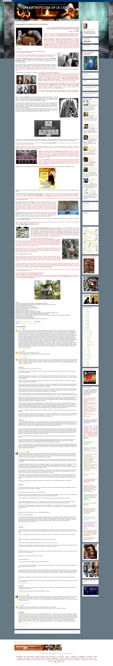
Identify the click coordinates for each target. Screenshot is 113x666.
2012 (86, 363)
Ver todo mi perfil (86, 34)
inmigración (85, 251)
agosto (87, 337)
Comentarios (88, 208)
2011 (86, 364)
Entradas (87, 206)
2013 (86, 361)
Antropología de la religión (90, 247)
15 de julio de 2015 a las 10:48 (24, 449)
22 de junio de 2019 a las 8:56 (24, 609)
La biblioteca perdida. (87, 89)
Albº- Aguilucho (21, 357)
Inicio (48, 631)
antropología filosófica (90, 232)
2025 (86, 311)
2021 (86, 318)
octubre (87, 334)
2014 (86, 359)
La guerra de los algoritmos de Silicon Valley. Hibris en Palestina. (93, 180)
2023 (86, 314)
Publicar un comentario (21, 626)
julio (87, 339)
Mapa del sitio (86, 122)
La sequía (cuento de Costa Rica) (90, 342)
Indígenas (86, 230)
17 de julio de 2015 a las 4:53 (23, 482)
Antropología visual (88, 250)
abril (87, 351)
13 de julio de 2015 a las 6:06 (23, 348)
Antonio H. (20, 328)
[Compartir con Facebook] (38, 321)
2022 (86, 316)
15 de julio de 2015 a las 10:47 (24, 417)
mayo (87, 350)
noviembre (88, 332)
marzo (87, 353)
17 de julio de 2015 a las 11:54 (24, 583)
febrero (87, 355)
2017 (86, 325)
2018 (86, 323)
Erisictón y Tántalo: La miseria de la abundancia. (93, 125)
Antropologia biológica (23, 323)
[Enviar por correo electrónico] (35, 321)
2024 (86, 313)
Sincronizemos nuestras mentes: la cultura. (93, 113)
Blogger (71, 653)
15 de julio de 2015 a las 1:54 (23, 364)
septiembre (88, 335)
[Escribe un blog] (36, 321)
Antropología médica (88, 252)
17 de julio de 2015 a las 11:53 (24, 524)
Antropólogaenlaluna (22, 451)
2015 (86, 329)
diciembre (88, 330)
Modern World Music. (87, 95)
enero (87, 357)
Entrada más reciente (20, 631)
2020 (86, 320)
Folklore (90, 249)
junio (87, 348)
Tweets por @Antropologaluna (89, 83)
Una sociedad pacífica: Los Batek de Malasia (93, 158)
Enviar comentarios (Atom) (50, 636)
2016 (86, 327)
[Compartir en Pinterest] (40, 321)
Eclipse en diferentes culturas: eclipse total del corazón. (93, 136)
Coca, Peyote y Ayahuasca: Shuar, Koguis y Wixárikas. (93, 147)
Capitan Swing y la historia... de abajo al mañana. (93, 102)
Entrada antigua (75, 631)
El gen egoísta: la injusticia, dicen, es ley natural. (90, 345)
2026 (86, 309)
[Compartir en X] (37, 321)
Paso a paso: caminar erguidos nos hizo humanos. (93, 191)
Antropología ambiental (94, 251)
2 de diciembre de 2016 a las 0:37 (24, 603)
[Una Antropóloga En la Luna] (83, 77)
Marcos (19, 605)
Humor (92, 246)
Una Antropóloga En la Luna (87, 75)
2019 (86, 321)
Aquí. (84, 47)
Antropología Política (32, 323)
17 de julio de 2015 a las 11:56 (24, 592)
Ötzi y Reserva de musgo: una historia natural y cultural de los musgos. (93, 169)
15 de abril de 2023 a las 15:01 (24, 623)
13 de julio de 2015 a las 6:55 (23, 355)
